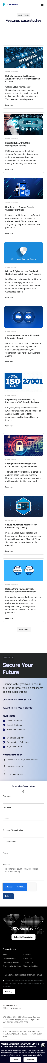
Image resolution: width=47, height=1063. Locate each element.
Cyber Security (11, 72)
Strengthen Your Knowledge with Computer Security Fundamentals (21, 465)
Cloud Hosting (11, 520)
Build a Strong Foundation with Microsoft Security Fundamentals (20, 590)
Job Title (6, 819)
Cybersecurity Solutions (12, 966)
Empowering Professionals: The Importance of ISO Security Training (22, 401)
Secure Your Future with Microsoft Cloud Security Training (21, 526)
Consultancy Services (11, 962)
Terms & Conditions (31, 966)
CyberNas (27, 955)
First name (7, 796)
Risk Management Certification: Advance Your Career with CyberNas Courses (22, 79)
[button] (42, 4)
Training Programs (9, 958)
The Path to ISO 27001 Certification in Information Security (22, 336)
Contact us (28, 958)
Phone (5, 853)
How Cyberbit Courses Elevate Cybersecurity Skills (19, 208)
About (5, 955)
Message (6, 864)
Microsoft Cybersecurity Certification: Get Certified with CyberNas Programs (23, 272)
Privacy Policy (29, 962)
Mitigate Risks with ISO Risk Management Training (18, 144)
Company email (9, 841)
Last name (7, 807)
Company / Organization (13, 830)
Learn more (9, 105)
